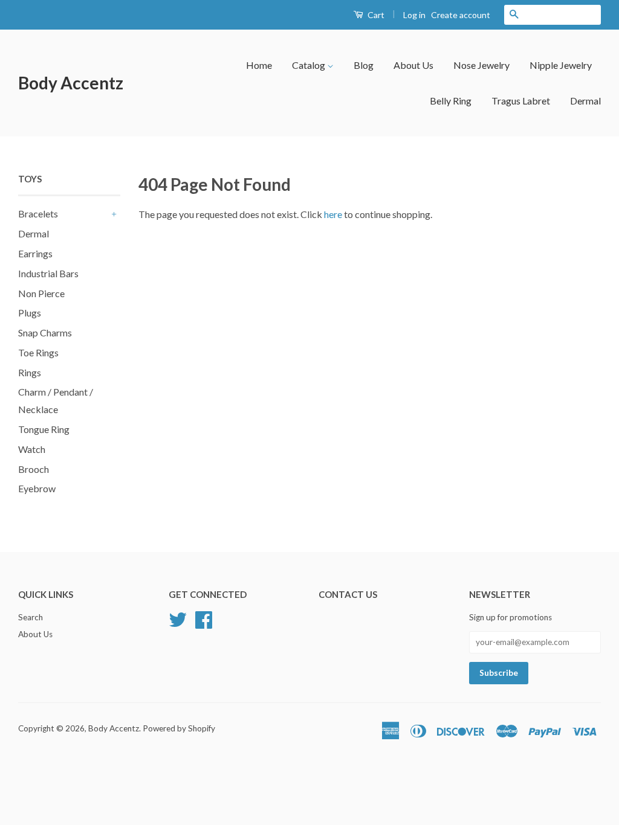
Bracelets (38, 213)
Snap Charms (45, 332)
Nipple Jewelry (561, 65)
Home (259, 65)
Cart (375, 15)
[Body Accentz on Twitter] (178, 618)
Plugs (29, 312)
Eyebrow (37, 488)
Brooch (33, 469)
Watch (31, 449)
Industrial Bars (48, 273)
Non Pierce (41, 293)
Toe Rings (38, 352)
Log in (414, 15)
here (333, 214)
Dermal (585, 100)
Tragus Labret (520, 100)
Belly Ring (451, 100)
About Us (413, 65)
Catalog (309, 65)
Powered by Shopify (179, 728)
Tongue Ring (44, 429)
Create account (460, 15)
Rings (29, 372)
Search (30, 617)
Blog (364, 65)
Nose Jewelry (481, 65)
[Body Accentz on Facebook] (204, 618)
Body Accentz (70, 82)
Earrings (35, 253)
